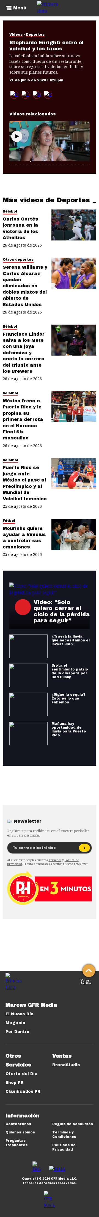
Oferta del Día (22, 1074)
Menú (19, 8)
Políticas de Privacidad (64, 1147)
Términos (55, 860)
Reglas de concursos (72, 1124)
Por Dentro (17, 1032)
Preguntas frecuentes (17, 1143)
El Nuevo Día (20, 1014)
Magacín (15, 1023)
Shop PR (15, 1083)
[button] (25, 95)
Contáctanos (18, 1124)
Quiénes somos (20, 1132)
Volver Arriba (86, 981)
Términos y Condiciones (64, 1134)
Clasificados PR (23, 1091)
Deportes (35, 35)
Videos (16, 35)
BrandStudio (66, 1065)
